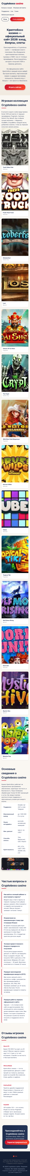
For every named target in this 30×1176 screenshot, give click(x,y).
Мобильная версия (8, 15)
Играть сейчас (15, 87)
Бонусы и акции (7, 8)
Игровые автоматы (19, 8)
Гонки (16, 11)
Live (12, 11)
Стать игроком (18, 19)
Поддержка (5, 11)
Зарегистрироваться (17, 1142)
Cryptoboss (12, 3)
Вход (5, 19)
